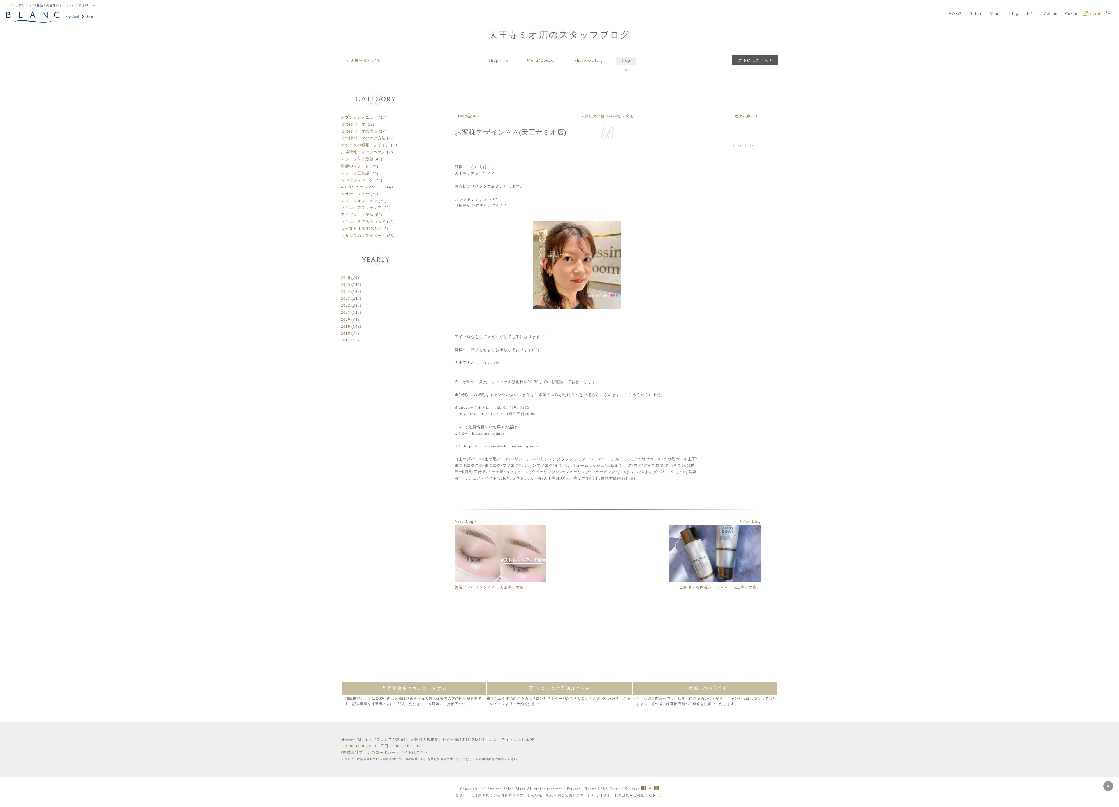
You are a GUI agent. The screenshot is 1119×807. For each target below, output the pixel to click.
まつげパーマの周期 (359, 131)
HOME (955, 14)
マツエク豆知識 (355, 173)
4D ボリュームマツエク (362, 187)
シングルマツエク (357, 180)
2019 (345, 326)
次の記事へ (745, 116)
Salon (975, 14)
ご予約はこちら (753, 60)
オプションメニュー (359, 117)
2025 (345, 284)
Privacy (574, 788)
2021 (345, 312)
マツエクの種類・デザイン (365, 145)
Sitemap (632, 788)
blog (1013, 14)
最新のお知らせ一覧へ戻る (608, 116)
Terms (591, 788)
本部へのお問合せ (707, 688)
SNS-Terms (611, 788)
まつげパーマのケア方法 (363, 138)
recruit (1095, 14)
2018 (345, 333)
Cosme (1072, 14)
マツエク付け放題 (357, 159)
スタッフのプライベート (363, 235)
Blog (626, 61)
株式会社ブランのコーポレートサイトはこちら (385, 752)
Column (1051, 14)
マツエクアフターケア (361, 207)
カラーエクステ (355, 194)
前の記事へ (470, 116)
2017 (345, 340)
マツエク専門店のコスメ (363, 221)
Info (1031, 14)
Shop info (498, 61)
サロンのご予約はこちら (562, 688)
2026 (345, 277)
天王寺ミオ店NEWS (359, 228)
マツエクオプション (359, 201)
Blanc (995, 14)
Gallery (589, 61)
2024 (345, 291)
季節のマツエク (355, 166)
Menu (541, 61)
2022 (345, 305)
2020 (345, 319)
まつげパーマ (353, 124)
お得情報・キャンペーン (363, 152)
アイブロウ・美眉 (357, 214)
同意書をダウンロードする (416, 688)
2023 (345, 298)
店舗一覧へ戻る (365, 60)
